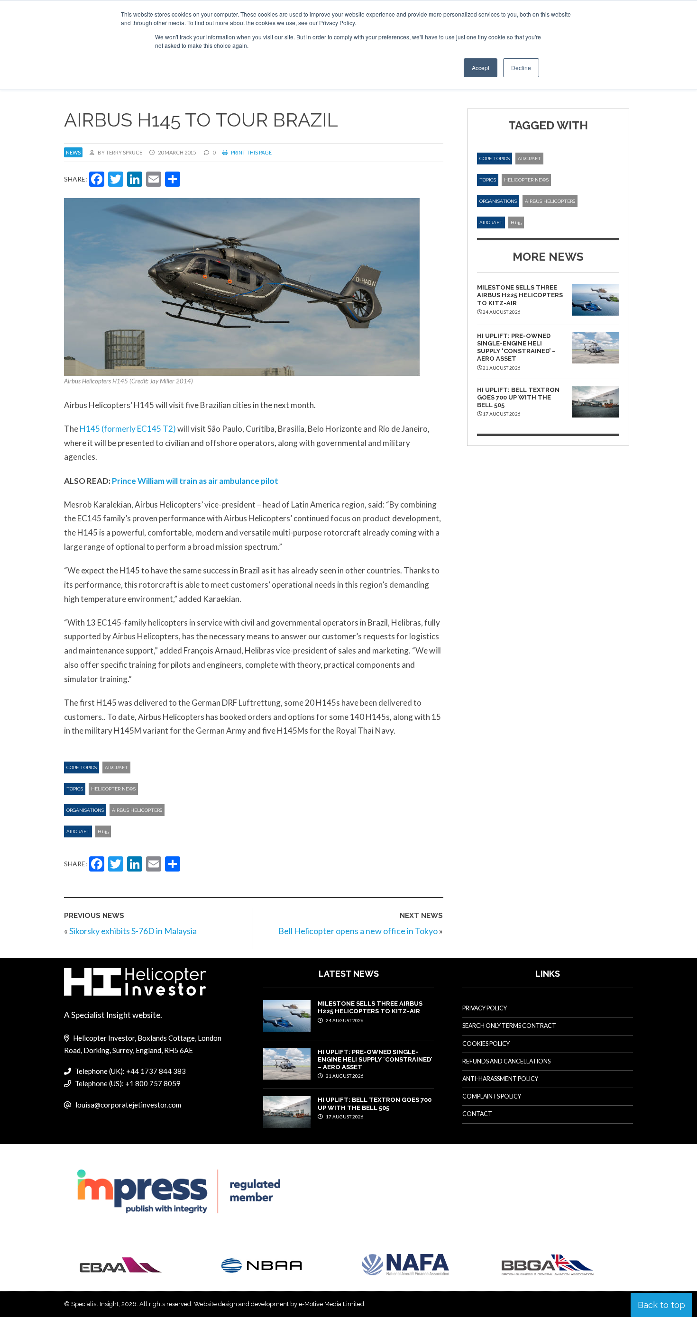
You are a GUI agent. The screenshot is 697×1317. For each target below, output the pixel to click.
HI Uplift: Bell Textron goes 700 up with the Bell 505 (518, 397)
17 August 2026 (344, 1116)
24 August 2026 (344, 1020)
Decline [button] (521, 68)
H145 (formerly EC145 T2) (128, 429)
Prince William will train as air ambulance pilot (195, 481)
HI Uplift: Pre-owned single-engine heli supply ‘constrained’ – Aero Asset (516, 347)
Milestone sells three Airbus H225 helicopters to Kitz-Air (520, 295)
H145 (103, 831)
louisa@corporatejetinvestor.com (128, 1104)
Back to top (661, 1305)
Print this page (251, 152)
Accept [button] (480, 68)
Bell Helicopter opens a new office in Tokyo (358, 931)
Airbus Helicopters (137, 810)
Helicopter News (113, 788)
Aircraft (116, 767)
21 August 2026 (344, 1076)
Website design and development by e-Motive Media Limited (279, 1304)
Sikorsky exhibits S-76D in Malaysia (133, 931)
